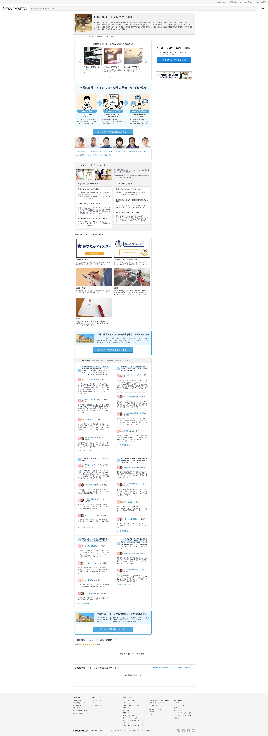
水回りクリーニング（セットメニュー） (134, 723)
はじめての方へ (221, 2)
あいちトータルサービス (93, 399)
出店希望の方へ (248, 2)
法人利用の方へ (77, 705)
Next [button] (147, 61)
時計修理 (176, 718)
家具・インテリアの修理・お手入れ (159, 700)
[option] (93, 61)
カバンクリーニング (179, 705)
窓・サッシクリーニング (130, 718)
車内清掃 (152, 711)
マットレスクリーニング (156, 705)
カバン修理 (177, 703)
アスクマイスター (83, 360)
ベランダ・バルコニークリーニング (133, 720)
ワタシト (94, 703)
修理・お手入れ (178, 700)
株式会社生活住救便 (130, 397)
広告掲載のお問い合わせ (80, 710)
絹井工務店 (88, 419)
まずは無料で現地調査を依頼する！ (113, 132)
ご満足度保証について (79, 703)
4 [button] (115, 76)
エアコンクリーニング (129, 703)
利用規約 (111, 730)
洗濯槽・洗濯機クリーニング (131, 705)
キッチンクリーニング (129, 710)
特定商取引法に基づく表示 (136, 730)
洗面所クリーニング (128, 713)
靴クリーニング (178, 710)
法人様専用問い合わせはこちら (174, 60)
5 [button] (117, 76)
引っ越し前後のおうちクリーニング (133, 725)
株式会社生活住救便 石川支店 (94, 437)
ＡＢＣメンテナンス (91, 515)
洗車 (150, 714)
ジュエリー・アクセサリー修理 (182, 713)
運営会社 (147, 730)
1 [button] (108, 76)
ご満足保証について (235, 2)
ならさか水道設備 (91, 379)
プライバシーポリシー (121, 730)
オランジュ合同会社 (130, 519)
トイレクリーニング (128, 715)
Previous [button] (79, 61)
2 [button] (110, 76)
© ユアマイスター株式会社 (97, 730)
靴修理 (176, 708)
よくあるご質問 (261, 2)
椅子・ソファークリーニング (157, 703)
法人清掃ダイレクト (98, 705)
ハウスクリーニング (128, 700)
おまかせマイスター (98, 700)
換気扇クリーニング (128, 708)
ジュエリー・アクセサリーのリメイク (184, 715)
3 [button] (113, 76)
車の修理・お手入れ (155, 709)
